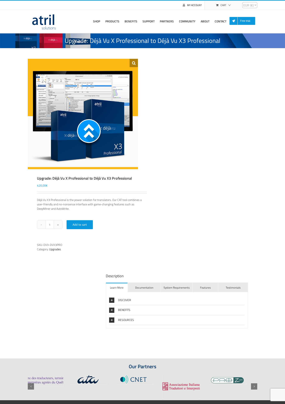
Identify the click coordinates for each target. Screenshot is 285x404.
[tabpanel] (177, 310)
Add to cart (80, 224)
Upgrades (55, 249)
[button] (134, 63)
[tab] (116, 287)
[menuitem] (244, 21)
